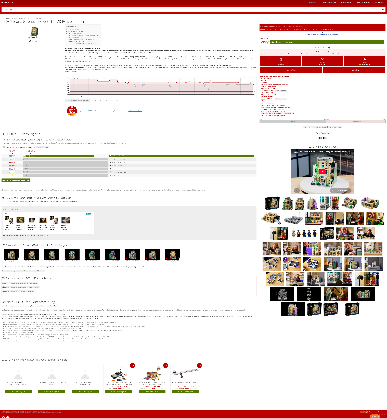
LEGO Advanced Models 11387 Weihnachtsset (85, 383)
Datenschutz (373, 412)
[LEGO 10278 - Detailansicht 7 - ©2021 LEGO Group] (282, 294)
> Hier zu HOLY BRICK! (118, 159)
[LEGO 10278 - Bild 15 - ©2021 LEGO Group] (304, 233)
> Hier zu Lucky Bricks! (118, 162)
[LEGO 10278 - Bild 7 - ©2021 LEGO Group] (370, 203)
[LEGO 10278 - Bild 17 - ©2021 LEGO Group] (345, 233)
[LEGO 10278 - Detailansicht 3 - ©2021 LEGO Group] (336, 294)
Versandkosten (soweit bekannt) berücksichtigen (20, 147)
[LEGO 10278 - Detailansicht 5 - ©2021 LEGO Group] (366, 279)
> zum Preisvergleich (18, 392)
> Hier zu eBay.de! (118, 156)
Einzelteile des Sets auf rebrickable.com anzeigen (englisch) (21, 287)
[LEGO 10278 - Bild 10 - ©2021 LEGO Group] (314, 218)
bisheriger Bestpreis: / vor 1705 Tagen (276, 107)
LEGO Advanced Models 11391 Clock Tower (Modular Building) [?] (18, 383)
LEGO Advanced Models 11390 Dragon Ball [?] (52, 383)
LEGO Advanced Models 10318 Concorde (185, 382)
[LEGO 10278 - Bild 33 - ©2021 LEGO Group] (316, 279)
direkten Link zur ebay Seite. (39, 235)
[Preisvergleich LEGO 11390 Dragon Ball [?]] (51, 373)
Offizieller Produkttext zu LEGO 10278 (79, 41)
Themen (346, 2)
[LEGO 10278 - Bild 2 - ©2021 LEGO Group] (287, 203)
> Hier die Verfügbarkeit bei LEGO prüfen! (15, 180)
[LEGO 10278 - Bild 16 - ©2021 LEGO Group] (327, 233)
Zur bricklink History (335, 127)
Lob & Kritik (375, 416)
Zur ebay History (321, 127)
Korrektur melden (281, 91)
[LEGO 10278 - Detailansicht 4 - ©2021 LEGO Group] (292, 309)
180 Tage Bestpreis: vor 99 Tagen (273, 109)
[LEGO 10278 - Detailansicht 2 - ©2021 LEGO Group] (363, 294)
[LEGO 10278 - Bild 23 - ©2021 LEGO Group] (353, 248)
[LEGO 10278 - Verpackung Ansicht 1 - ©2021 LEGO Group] (314, 309)
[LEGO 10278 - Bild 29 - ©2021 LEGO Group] (353, 264)
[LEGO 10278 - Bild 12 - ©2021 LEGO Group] (355, 218)
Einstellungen (379, 2)
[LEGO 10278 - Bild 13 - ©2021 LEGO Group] (375, 218)
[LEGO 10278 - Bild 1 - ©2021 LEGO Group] (272, 203)
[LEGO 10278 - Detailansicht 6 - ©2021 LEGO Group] (339, 279)
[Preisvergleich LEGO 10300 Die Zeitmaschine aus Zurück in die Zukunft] (119, 373)
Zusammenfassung (73, 29)
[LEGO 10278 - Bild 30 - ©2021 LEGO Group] (374, 264)
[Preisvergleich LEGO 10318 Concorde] (185, 373)
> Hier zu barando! (117, 169)
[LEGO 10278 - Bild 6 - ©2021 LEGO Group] (349, 203)
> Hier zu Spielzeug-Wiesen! (120, 172)
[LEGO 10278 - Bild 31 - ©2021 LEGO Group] (275, 279)
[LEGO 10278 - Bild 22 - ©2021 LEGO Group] (333, 248)
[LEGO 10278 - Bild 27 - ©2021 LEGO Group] (312, 264)
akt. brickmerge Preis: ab (277, 113)
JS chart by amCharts (75, 78)
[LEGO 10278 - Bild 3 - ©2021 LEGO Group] (300, 203)
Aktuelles (329, 2)
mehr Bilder (35, 41)
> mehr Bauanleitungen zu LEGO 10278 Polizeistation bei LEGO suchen (23, 271)
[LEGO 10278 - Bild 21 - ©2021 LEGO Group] (312, 248)
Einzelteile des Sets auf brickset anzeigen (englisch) (19, 291)
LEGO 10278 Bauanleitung (75, 37)
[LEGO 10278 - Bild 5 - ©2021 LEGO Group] (329, 203)
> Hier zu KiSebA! (117, 165)
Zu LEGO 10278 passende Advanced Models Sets (82, 43)
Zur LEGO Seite (308, 127)
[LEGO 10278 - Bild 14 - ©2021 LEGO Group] (279, 233)
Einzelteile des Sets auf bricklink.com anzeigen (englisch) (20, 283)
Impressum (381, 412)
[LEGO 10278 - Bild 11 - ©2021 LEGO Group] (335, 218)
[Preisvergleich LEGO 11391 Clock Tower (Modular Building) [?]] (18, 373)
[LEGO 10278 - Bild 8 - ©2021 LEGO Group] (271, 218)
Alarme (363, 2)
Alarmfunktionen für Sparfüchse (77, 31)
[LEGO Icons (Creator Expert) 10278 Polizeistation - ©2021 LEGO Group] (33, 32)
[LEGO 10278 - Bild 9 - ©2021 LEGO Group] (293, 218)
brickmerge (364, 412)
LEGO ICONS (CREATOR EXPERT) (135, 57)
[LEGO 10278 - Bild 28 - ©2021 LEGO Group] (333, 264)
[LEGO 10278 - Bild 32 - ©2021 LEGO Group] (295, 279)
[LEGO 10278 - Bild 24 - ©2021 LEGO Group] (373, 248)
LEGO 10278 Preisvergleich (76, 33)
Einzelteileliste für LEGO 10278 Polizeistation (81, 39)
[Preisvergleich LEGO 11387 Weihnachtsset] (85, 373)
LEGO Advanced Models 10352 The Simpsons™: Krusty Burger (152, 383)
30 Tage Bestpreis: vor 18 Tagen (273, 111)
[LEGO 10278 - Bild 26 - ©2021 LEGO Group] (292, 264)
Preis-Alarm (287, 54)
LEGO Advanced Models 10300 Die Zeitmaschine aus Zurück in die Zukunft (119, 383)
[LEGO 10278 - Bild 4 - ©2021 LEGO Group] (312, 203)
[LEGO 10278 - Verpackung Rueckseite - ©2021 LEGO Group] (331, 309)
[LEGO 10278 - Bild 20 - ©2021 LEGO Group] (292, 248)
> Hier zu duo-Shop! (118, 175)
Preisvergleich (313, 2)
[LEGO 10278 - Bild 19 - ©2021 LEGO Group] (272, 248)
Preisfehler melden (42, 147)
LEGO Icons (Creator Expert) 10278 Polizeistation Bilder (84, 35)
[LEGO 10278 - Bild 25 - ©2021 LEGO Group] (272, 264)
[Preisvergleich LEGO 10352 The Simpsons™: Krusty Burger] (152, 373)
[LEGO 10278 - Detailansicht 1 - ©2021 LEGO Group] (309, 294)
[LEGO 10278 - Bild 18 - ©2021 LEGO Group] (366, 233)
